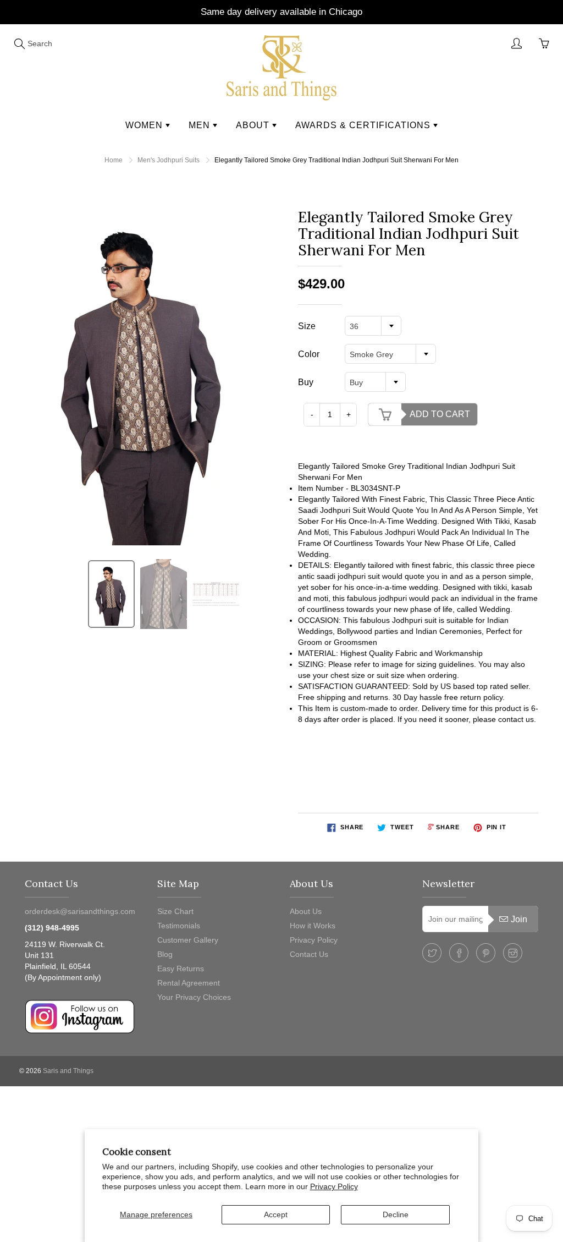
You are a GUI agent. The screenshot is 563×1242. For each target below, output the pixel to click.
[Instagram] (512, 952)
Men (201, 125)
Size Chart (175, 911)
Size (307, 326)
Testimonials (178, 925)
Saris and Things (68, 1071)
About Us (306, 911)
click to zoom (148, 377)
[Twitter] (431, 952)
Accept (276, 1214)
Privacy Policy (334, 1186)
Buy (305, 382)
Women (145, 125)
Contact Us (309, 954)
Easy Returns (180, 968)
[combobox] (373, 326)
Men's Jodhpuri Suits (168, 160)
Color (308, 354)
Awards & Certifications (364, 125)
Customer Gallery (187, 939)
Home (113, 160)
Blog (165, 954)
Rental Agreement (188, 982)
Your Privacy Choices (194, 997)
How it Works (312, 925)
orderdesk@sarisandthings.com (80, 911)
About (254, 125)
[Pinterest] (485, 952)
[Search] (19, 43)
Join (519, 919)
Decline (396, 1214)
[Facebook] (458, 952)
